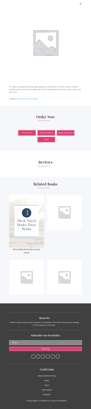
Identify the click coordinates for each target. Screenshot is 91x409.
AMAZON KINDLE (46, 133)
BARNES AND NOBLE (65, 133)
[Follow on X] (38, 356)
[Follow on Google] (48, 356)
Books (47, 380)
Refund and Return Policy (47, 376)
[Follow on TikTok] (58, 356)
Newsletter (47, 394)
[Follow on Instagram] (53, 356)
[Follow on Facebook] (33, 356)
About (47, 385)
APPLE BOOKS (27, 133)
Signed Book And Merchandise (27, 99)
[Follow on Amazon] (43, 356)
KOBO (46, 139)
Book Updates (47, 390)
